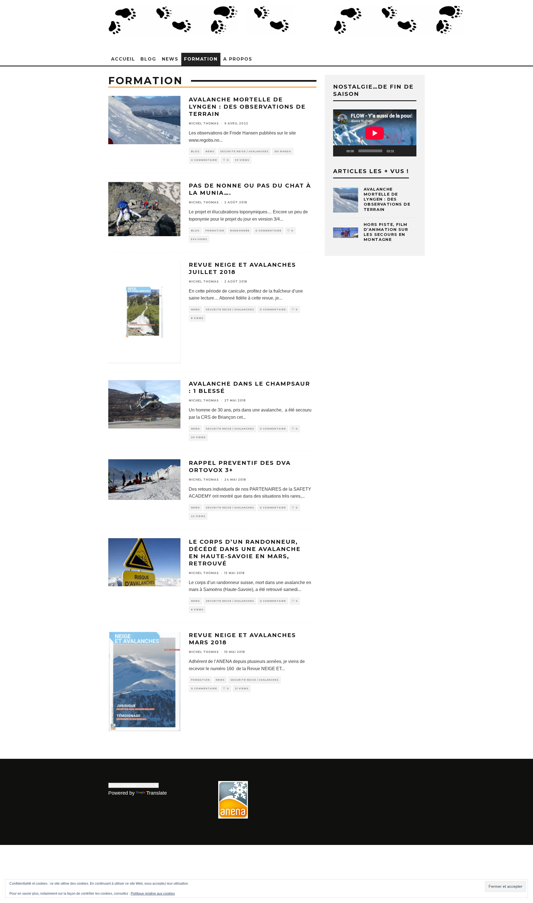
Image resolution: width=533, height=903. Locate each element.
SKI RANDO (282, 151)
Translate (156, 793)
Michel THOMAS (204, 123)
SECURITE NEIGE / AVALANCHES (244, 151)
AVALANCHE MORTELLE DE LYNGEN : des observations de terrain (247, 106)
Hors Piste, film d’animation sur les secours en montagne (386, 232)
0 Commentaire (204, 160)
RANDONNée (240, 230)
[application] (374, 132)
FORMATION (201, 59)
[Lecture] (340, 151)
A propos (237, 59)
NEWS (170, 59)
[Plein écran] (409, 151)
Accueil (123, 59)
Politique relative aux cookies (153, 893)
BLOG (148, 59)
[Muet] (400, 151)
